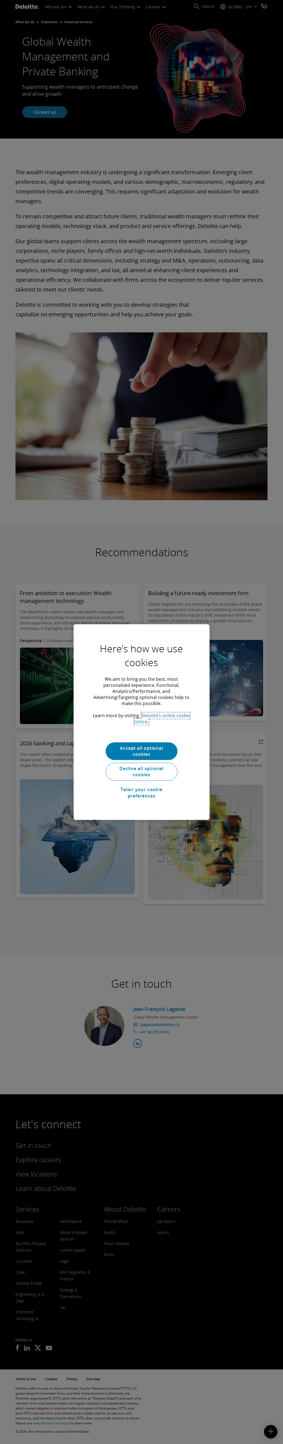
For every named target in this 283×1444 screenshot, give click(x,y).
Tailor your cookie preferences (141, 792)
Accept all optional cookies (141, 751)
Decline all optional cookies (141, 771)
